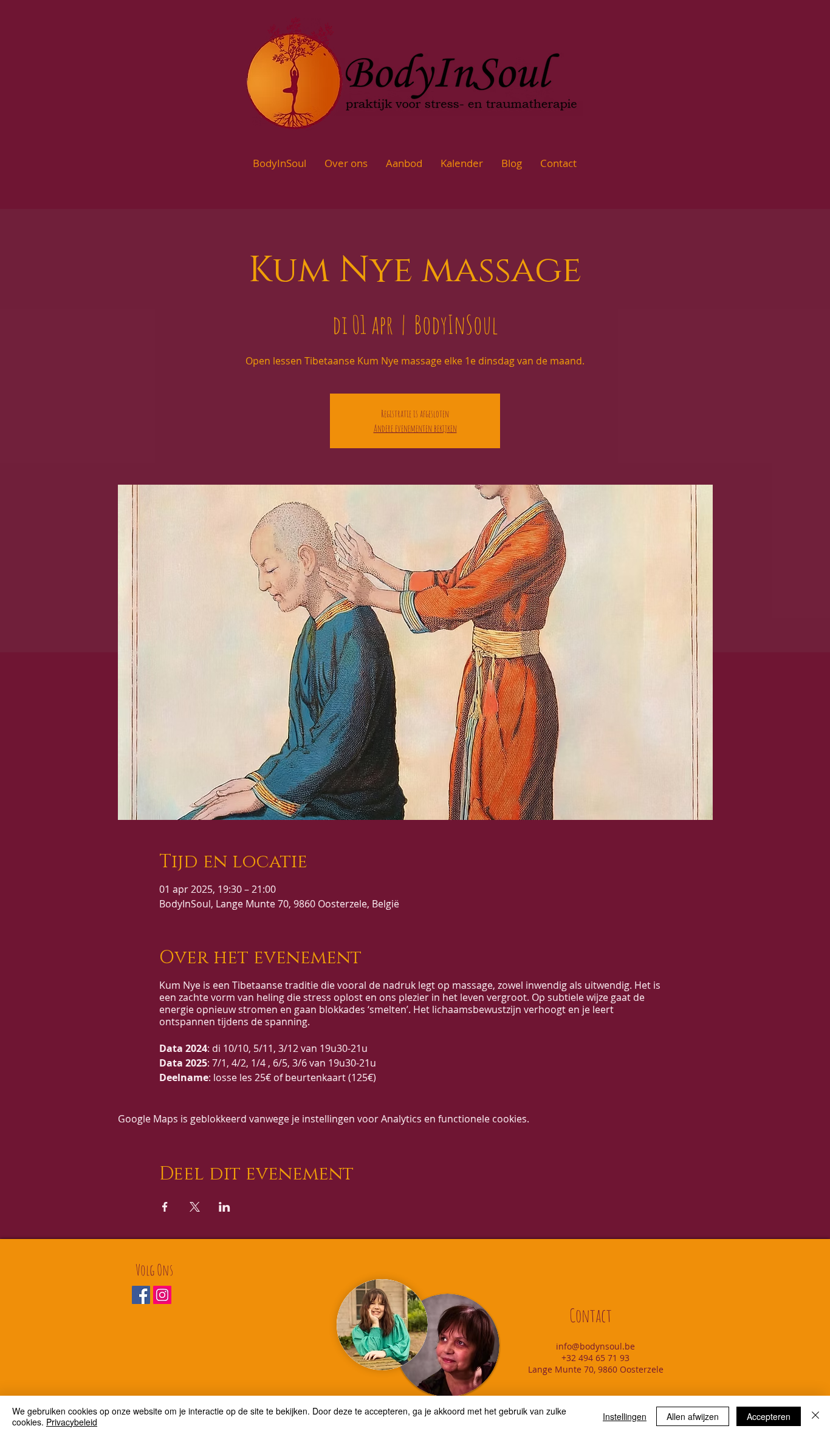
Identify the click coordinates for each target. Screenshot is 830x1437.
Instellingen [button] (625, 1416)
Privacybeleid (71, 1422)
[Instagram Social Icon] (162, 1295)
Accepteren (769, 1416)
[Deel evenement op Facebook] (165, 1207)
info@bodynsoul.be (595, 1346)
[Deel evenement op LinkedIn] (224, 1207)
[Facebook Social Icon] (141, 1295)
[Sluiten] (815, 1416)
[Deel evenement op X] (195, 1207)
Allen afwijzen (693, 1416)
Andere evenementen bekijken (415, 428)
